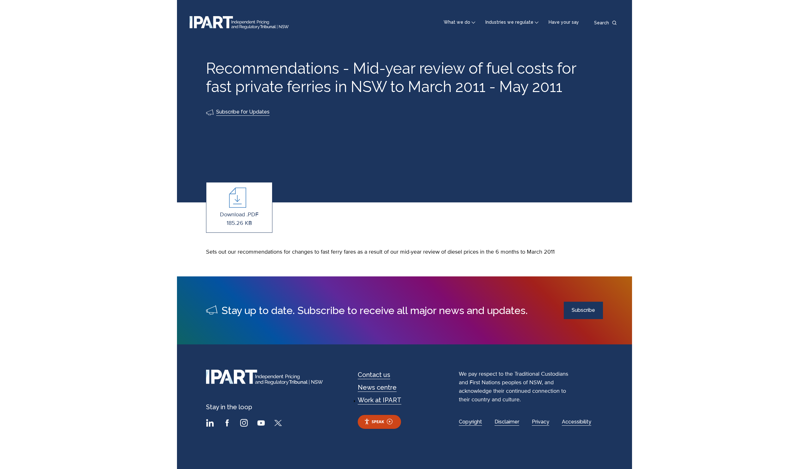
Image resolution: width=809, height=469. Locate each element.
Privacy (540, 422)
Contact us (374, 375)
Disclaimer (507, 422)
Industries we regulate (509, 22)
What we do (457, 22)
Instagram (245, 424)
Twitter (279, 424)
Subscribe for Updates (243, 112)
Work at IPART (379, 400)
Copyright (470, 422)
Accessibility (576, 422)
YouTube (262, 424)
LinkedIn (211, 424)
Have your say (564, 22)
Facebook (228, 424)
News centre (377, 387)
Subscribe (583, 310)
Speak (378, 421)
